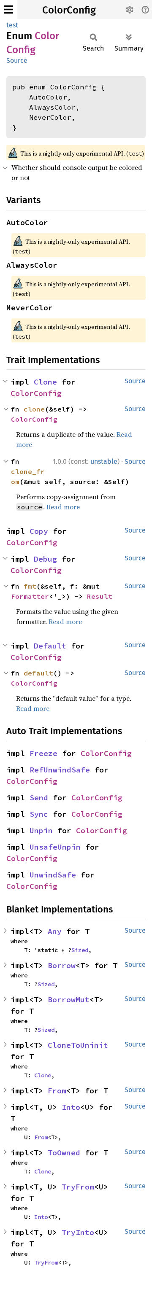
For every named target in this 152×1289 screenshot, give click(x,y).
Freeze (43, 753)
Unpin (41, 830)
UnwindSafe (53, 875)
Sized (79, 950)
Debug (45, 559)
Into (71, 1107)
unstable (103, 461)
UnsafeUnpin (55, 847)
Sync (39, 814)
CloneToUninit (78, 1045)
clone (34, 409)
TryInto (78, 1232)
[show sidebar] (8, 9)
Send (39, 797)
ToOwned (64, 1152)
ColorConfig (69, 10)
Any (55, 931)
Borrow (62, 965)
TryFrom (78, 1187)
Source (16, 61)
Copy (39, 531)
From (57, 1090)
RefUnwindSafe (60, 770)
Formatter (30, 596)
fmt (30, 586)
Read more (63, 506)
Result (99, 596)
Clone (45, 382)
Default (50, 646)
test (12, 25)
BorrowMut (69, 999)
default (38, 673)
